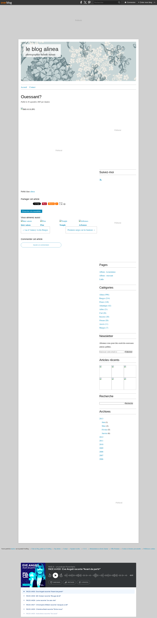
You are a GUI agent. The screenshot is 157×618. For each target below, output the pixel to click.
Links (101, 279)
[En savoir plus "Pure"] (130, 383)
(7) (103, 327)
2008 (101, 451)
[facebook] (81, 2)
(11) (103, 324)
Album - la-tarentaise (107, 272)
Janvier (104, 433)
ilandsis (13, 549)
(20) (102, 313)
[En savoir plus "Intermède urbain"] (130, 371)
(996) (104, 294)
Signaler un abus (75, 549)
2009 (101, 448)
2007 (101, 455)
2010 (101, 444)
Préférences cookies (149, 549)
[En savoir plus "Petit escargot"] (118, 371)
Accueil (24, 87)
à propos (85, 582)
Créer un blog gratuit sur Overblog (41, 549)
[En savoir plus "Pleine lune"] (105, 371)
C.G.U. (85, 549)
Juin (103, 422)
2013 (101, 418)
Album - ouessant (106, 275)
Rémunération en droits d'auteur (99, 549)
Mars (104, 426)
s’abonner (56, 582)
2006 (101, 459)
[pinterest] (89, 2)
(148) (104, 302)
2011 (101, 440)
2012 (101, 437)
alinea (32, 191)
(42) (105, 305)
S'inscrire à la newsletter (31, 211)
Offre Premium (115, 549)
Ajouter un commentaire (41, 245)
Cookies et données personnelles (131, 549)
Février (104, 429)
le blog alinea (42, 49)
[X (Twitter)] (85, 2)
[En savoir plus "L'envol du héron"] (105, 383)
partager (71, 582)
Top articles (57, 549)
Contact (32, 87)
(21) (103, 309)
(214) (104, 298)
